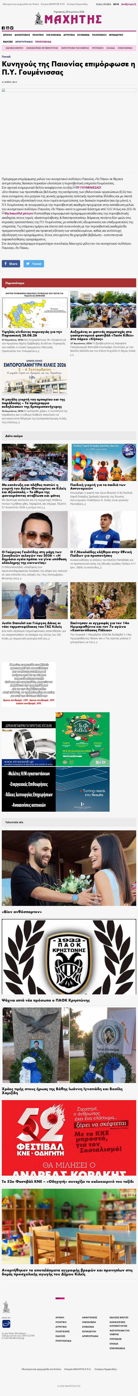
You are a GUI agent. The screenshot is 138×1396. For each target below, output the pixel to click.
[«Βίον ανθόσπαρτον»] (69, 868)
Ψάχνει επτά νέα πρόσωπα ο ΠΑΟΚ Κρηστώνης (46, 1000)
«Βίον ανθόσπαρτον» (22, 911)
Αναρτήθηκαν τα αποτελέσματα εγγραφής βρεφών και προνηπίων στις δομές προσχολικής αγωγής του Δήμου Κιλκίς (67, 1271)
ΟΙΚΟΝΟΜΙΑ (53, 34)
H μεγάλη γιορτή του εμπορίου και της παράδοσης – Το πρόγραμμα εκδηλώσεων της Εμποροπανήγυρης (33, 403)
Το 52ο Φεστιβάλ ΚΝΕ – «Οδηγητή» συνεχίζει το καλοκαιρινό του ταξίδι (68, 1181)
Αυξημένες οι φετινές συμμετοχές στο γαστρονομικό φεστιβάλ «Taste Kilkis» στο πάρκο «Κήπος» (102, 335)
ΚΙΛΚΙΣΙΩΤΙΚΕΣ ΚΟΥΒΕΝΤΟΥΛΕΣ (42, 48)
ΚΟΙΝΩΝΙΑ (83, 34)
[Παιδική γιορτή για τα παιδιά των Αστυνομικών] (103, 462)
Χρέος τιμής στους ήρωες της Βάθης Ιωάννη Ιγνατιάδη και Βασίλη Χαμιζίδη (62, 1090)
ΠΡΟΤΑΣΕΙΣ (97, 48)
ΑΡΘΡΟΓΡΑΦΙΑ (24, 41)
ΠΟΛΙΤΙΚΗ (38, 34)
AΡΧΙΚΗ (7, 34)
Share (13, 264)
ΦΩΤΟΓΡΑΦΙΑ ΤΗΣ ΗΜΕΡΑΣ (75, 48)
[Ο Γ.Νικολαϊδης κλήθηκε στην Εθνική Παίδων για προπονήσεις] (103, 529)
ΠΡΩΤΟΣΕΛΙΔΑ (43, 41)
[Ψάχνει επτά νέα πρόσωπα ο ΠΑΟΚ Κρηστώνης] (69, 957)
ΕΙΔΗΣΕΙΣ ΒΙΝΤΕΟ (14, 48)
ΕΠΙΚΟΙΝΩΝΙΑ (125, 48)
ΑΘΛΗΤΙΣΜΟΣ (22, 34)
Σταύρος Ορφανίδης (77, 4)
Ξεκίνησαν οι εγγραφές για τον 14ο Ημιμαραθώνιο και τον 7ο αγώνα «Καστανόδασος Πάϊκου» (99, 626)
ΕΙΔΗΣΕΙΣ (8, 41)
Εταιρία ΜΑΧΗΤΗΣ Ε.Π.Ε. (53, 4)
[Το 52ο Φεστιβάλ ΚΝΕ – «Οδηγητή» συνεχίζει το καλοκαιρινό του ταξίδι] (69, 1138)
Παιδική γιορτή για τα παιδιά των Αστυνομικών (98, 486)
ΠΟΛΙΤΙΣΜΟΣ (99, 34)
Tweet (36, 264)
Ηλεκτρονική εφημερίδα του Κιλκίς (21, 4)
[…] (37, 351)
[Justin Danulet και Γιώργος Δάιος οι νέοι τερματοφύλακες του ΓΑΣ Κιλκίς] (35, 600)
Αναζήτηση (127, 4)
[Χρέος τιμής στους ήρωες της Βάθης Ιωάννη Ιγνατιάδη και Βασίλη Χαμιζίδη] (69, 1045)
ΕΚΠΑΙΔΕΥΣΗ (116, 34)
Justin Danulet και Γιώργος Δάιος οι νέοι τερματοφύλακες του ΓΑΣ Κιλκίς (32, 624)
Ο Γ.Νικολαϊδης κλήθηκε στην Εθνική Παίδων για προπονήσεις (101, 553)
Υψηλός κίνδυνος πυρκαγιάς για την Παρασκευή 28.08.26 (32, 333)
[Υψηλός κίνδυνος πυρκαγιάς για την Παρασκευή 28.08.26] (35, 309)
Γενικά (6, 56)
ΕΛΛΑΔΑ (111, 48)
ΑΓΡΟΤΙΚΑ (69, 34)
